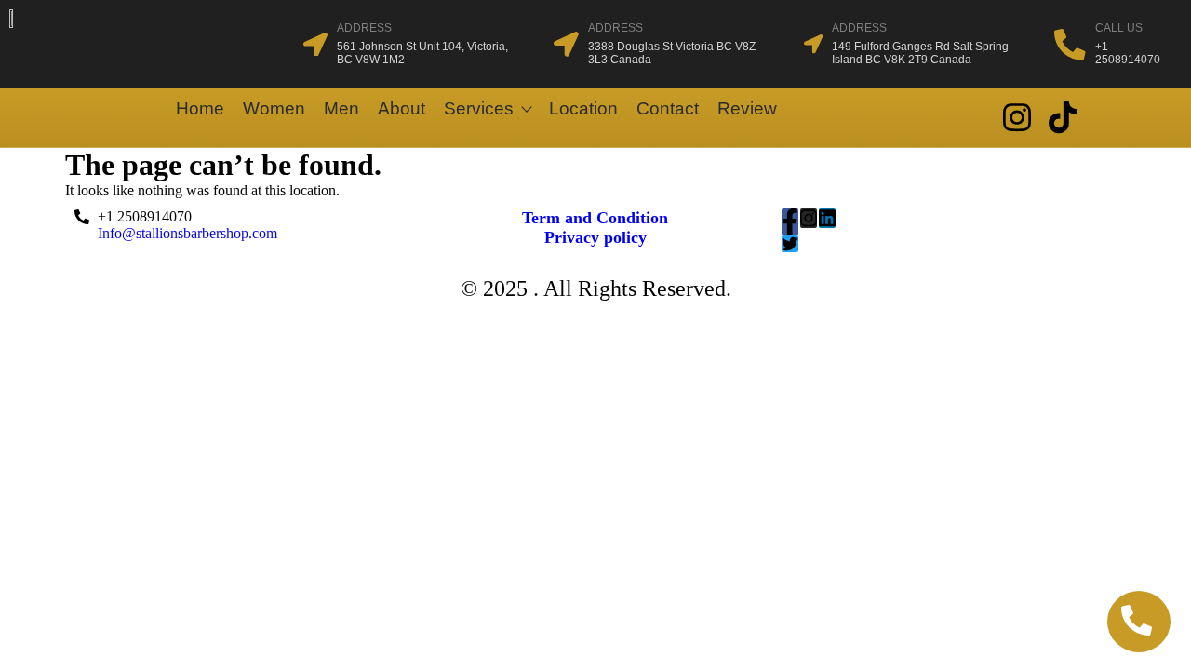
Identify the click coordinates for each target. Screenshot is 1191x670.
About (401, 108)
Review (747, 108)
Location (583, 108)
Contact (667, 108)
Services (479, 108)
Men (341, 108)
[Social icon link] (1017, 118)
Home (200, 108)
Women (274, 108)
